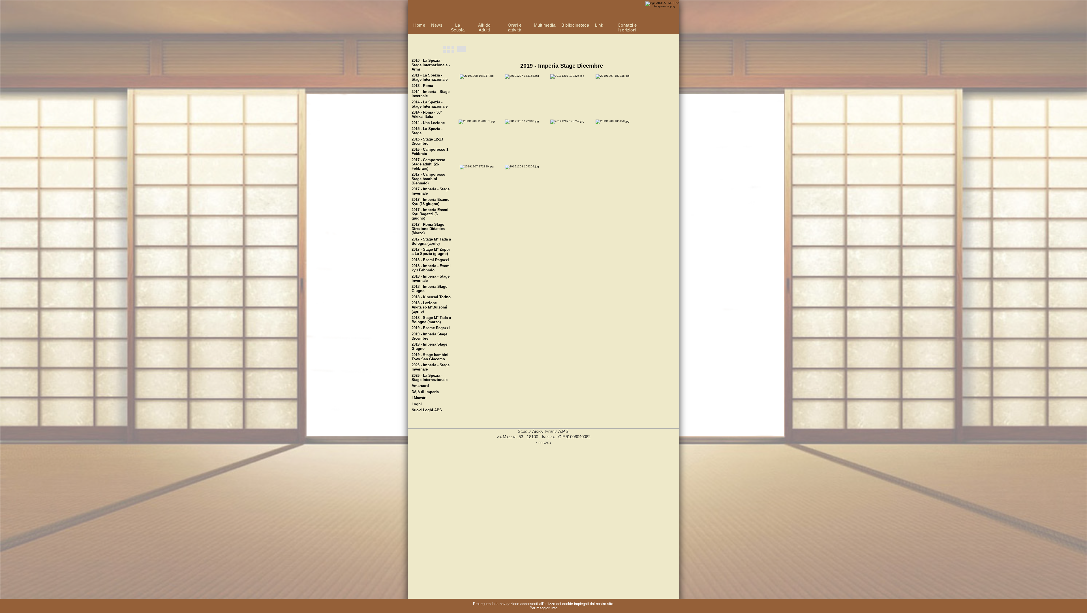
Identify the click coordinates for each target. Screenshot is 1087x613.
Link (599, 25)
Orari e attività (515, 27)
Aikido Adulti (484, 27)
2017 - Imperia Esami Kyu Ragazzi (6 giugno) (430, 214)
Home (419, 25)
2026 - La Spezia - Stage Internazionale (430, 378)
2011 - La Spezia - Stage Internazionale (430, 77)
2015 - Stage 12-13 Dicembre (427, 141)
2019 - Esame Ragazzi (431, 328)
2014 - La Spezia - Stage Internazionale (430, 104)
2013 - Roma (422, 86)
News (436, 25)
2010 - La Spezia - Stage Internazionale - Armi (431, 65)
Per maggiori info (543, 608)
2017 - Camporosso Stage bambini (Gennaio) (428, 179)
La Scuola (458, 27)
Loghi (417, 404)
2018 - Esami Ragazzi (430, 260)
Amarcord (420, 386)
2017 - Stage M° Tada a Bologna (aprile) (431, 241)
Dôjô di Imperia (425, 392)
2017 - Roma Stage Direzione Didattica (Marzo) (428, 229)
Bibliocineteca (575, 25)
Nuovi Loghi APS (427, 410)
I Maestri (419, 398)
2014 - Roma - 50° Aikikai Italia (427, 114)
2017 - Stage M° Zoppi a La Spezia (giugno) (431, 252)
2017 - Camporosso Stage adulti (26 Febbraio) (428, 164)
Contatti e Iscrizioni (627, 27)
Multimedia (545, 25)
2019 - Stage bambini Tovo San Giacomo (430, 357)
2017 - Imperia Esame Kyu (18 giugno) (430, 202)
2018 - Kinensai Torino (431, 297)
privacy (544, 442)
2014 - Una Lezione (428, 123)
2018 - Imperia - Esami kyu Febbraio (431, 268)
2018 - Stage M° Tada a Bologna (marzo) (431, 320)
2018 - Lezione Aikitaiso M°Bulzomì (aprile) (429, 307)
